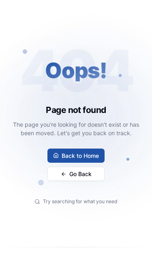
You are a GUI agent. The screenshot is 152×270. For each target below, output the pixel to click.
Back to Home (80, 155)
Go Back (80, 173)
